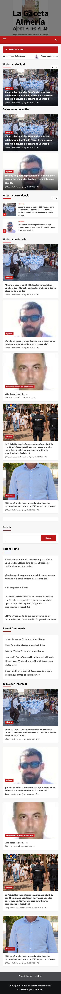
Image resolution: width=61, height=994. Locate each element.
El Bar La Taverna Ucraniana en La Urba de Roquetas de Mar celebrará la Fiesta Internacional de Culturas (29, 661)
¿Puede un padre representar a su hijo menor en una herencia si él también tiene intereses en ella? (30, 179)
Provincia (9, 496)
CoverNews (23, 989)
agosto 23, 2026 (29, 510)
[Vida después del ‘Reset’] (9, 224)
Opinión (9, 171)
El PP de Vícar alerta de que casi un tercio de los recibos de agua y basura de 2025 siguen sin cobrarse (30, 505)
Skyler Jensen (12, 639)
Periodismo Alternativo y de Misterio (31, 223)
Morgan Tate (11, 651)
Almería (9, 88)
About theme (25, 975)
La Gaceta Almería (30, 17)
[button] (6, 39)
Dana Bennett (12, 645)
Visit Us (38, 975)
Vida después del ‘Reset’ (28, 226)
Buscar (7, 527)
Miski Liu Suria (12, 398)
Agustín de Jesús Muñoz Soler (18, 457)
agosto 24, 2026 (29, 103)
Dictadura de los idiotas (33, 639)
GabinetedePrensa (14, 103)
